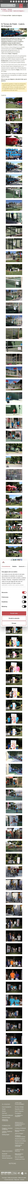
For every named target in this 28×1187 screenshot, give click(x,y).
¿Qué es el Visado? (19, 1133)
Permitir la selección (14, 618)
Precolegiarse (18, 1113)
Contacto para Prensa (20, 1159)
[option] (7, 1107)
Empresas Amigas (6, 1117)
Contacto (22, 1179)
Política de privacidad (12, 1177)
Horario (3, 1109)
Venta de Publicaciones (7, 1158)
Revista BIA (4, 1153)
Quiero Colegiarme (19, 1111)
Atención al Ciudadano (20, 1138)
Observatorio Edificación (7, 1115)
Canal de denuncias (9, 1179)
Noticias (4, 1111)
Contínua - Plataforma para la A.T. (7, 1132)
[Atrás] (0, 15)
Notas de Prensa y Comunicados (19, 1154)
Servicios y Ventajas (19, 1107)
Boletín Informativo (6, 1156)
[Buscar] (14, 6)
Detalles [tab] (14, 566)
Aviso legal (4, 1177)
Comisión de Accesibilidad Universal (20, 1136)
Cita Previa (4, 1113)
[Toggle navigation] (25, 5)
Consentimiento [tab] (6, 566)
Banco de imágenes (19, 1157)
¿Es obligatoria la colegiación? (18, 1116)
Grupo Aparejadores (6, 1107)
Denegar (14, 623)
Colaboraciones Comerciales (18, 1145)
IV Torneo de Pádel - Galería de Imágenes (13, 11)
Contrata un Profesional (20, 1128)
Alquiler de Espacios (19, 1143)
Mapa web (16, 1179)
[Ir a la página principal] (1, 0)
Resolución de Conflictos (20, 1141)
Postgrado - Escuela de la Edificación (7, 1129)
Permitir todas (14, 613)
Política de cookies (22, 1177)
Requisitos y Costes (19, 1109)
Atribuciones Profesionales (5, 1120)
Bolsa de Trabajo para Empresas (20, 1131)
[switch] (24, 597)
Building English (5, 1134)
